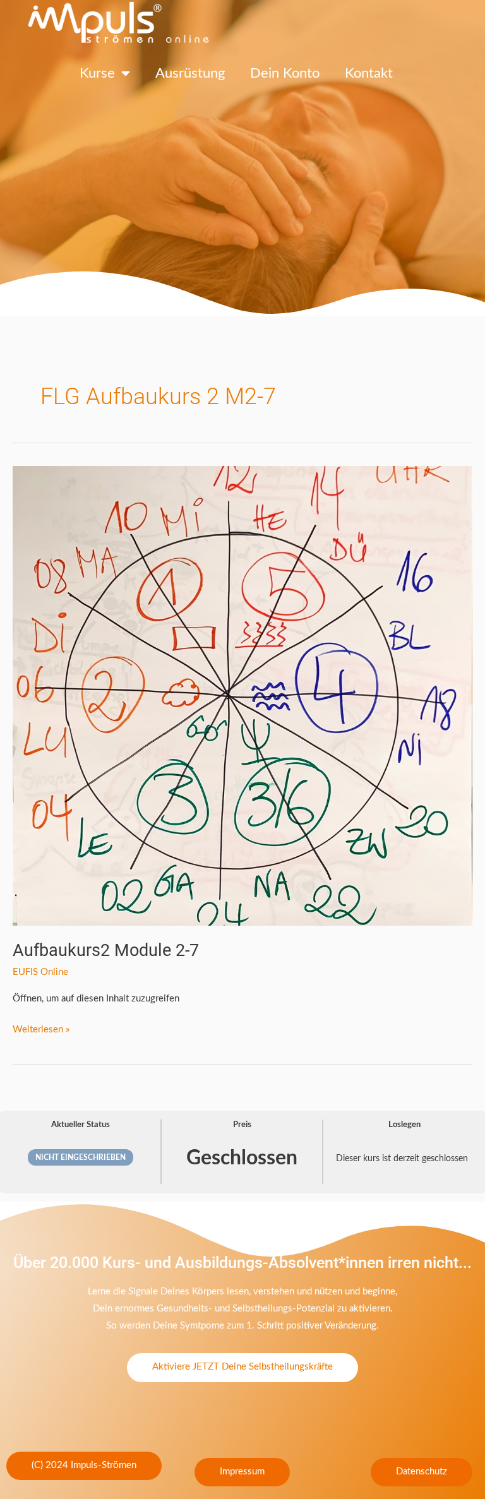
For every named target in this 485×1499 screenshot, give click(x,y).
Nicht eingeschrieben (80, 1157)
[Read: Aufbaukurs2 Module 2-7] (242, 695)
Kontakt (369, 73)
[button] (84, 1466)
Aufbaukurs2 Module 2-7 (106, 950)
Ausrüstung (190, 73)
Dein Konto (285, 73)
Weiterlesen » (41, 1027)
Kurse (97, 73)
